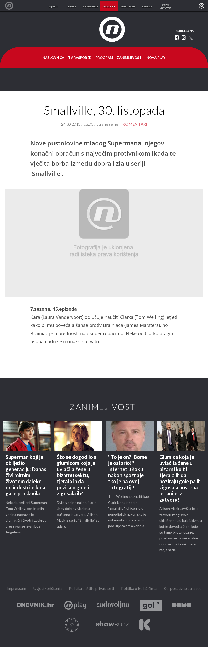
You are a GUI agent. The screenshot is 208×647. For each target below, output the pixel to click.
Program (104, 58)
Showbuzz (112, 625)
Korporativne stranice (183, 588)
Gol (151, 606)
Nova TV (12, 5)
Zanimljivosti (130, 58)
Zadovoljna (112, 606)
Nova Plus (75, 606)
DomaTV (181, 606)
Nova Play (156, 58)
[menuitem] (202, 6)
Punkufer (72, 625)
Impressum (16, 588)
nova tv (109, 6)
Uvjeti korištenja (47, 588)
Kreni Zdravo (144, 625)
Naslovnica (53, 58)
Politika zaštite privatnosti (91, 588)
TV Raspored (80, 58)
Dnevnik (35, 606)
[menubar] (202, 6)
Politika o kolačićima (139, 588)
